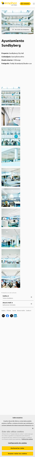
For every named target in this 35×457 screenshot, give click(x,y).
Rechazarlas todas (17, 448)
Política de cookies (27, 439)
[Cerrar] (33, 428)
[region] (17, 441)
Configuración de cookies (17, 443)
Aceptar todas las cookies (17, 453)
